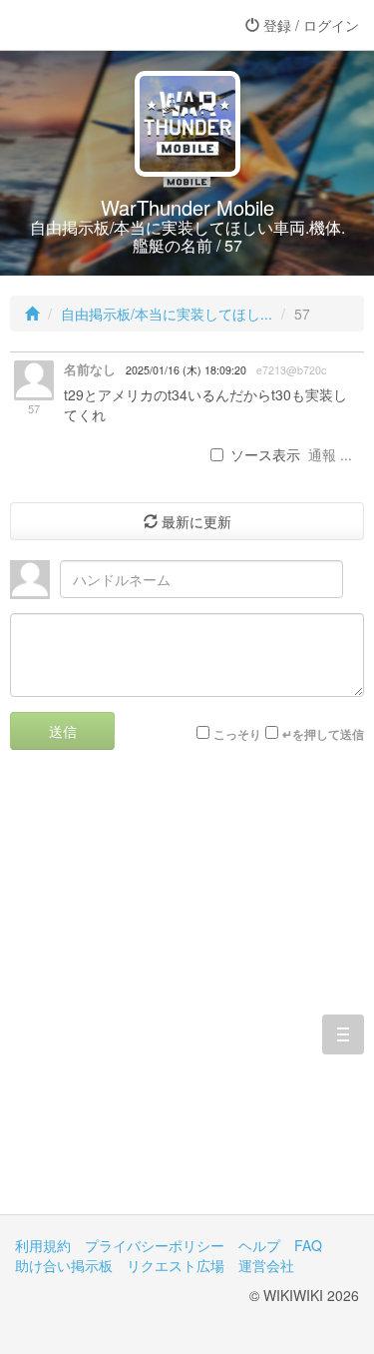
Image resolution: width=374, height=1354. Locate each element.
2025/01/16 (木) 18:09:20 (186, 369)
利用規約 (43, 1245)
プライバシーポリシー (154, 1245)
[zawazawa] (94, 25)
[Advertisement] (187, 997)
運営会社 (266, 1265)
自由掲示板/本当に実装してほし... (166, 314)
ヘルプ (259, 1245)
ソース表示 (265, 454)
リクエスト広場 (175, 1265)
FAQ (308, 1245)
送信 (63, 731)
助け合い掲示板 (64, 1265)
